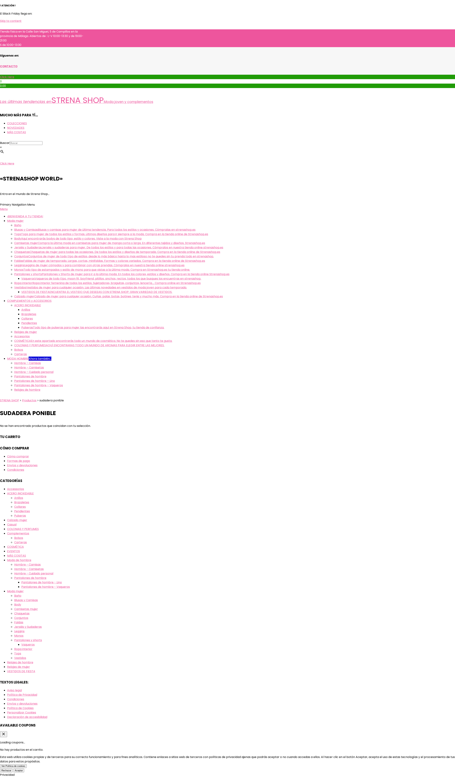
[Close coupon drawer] (3, 734)
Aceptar (19, 770)
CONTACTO (8, 66)
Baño (17, 596)
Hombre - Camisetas (29, 569)
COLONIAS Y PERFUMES (23, 529)
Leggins (19, 631)
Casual (12, 525)
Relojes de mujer (18, 667)
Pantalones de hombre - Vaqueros (45, 587)
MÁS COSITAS (16, 556)
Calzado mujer (17, 520)
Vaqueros (28, 645)
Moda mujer (15, 591)
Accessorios (15, 489)
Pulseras (20, 516)
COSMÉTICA (15, 547)
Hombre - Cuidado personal (33, 573)
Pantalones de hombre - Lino (41, 582)
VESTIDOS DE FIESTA (21, 671)
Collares (20, 507)
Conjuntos (21, 618)
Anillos (18, 498)
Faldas (18, 622)
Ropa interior (23, 649)
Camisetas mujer (26, 609)
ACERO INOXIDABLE (20, 493)
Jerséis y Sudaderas (28, 627)
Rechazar (6, 770)
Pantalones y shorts (28, 640)
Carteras (20, 542)
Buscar (5, 143)
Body (17, 605)
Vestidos (20, 658)
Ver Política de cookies (13, 766)
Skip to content (11, 21)
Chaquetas (22, 613)
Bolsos (18, 538)
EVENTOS (13, 551)
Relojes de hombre (20, 662)
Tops (17, 653)
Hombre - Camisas (27, 565)
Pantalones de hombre (30, 578)
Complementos (18, 533)
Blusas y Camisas (26, 600)
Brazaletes (21, 502)
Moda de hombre (19, 560)
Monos (18, 636)
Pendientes (22, 511)
